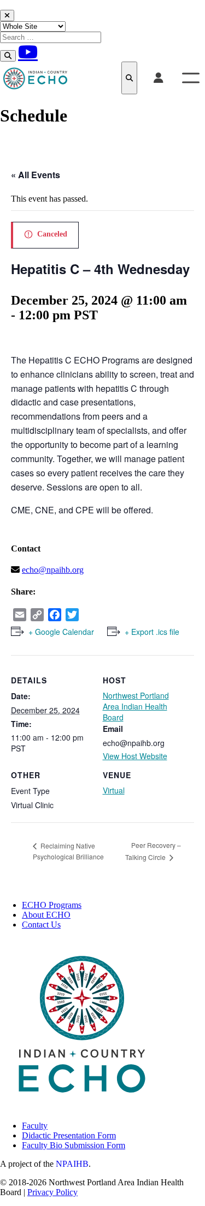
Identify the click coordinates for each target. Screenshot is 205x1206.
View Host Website (135, 755)
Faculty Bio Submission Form (73, 1145)
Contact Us (41, 924)
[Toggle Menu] (191, 77)
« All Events (35, 174)
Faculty (35, 1125)
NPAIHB (72, 1163)
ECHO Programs (51, 905)
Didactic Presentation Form (69, 1135)
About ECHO (46, 914)
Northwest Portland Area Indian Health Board (136, 706)
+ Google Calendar (61, 631)
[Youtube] (28, 51)
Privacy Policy (52, 1192)
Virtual (114, 790)
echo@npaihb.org (53, 569)
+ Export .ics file (152, 631)
